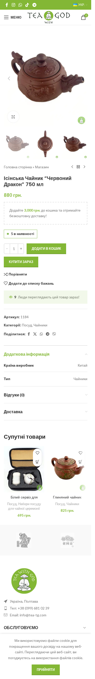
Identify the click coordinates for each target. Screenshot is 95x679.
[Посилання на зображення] (24, 580)
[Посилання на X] (35, 334)
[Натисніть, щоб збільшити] (13, 116)
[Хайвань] (67, 540)
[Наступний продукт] (84, 167)
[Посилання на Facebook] (7, 5)
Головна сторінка (18, 167)
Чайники (40, 325)
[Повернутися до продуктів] (78, 167)
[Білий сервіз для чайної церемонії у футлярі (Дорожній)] (24, 469)
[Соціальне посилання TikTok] (27, 5)
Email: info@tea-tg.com (28, 615)
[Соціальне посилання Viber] (54, 334)
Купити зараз (21, 262)
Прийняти (46, 670)
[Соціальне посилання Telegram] (34, 5)
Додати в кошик (46, 248)
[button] (9, 78)
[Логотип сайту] (48, 17)
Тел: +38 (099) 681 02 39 (29, 608)
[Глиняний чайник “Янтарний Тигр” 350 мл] (67, 469)
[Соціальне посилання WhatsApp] (20, 5)
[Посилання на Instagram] (13, 5)
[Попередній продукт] (72, 167)
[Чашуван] (24, 540)
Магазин (42, 167)
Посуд (27, 325)
